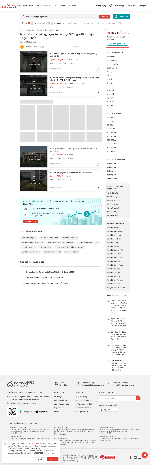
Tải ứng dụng (101, 6)
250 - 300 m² (111, 144)
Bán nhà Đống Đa (113, 276)
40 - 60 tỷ (110, 101)
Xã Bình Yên (112, 204)
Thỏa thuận (111, 57)
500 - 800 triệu (112, 64)
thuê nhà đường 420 (69, 238)
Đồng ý (52, 459)
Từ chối (39, 459)
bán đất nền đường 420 (49, 238)
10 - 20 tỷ (110, 90)
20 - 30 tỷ (110, 94)
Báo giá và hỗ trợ (60, 400)
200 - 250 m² (111, 140)
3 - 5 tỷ (109, 79)
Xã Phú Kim (112, 212)
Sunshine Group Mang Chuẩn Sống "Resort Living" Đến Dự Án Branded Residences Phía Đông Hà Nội (119, 350)
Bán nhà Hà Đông (113, 269)
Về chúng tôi (58, 396)
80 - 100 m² (111, 129)
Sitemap (57, 411)
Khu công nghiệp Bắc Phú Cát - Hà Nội (69, 247)
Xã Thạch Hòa (113, 200)
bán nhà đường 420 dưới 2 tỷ (87, 242)
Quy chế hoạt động (83, 400)
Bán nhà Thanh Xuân (114, 239)
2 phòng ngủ (111, 167)
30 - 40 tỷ (110, 98)
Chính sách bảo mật (83, 408)
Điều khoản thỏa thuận (84, 404)
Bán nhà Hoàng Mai (114, 257)
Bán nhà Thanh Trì (114, 242)
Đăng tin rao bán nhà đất (116, 287)
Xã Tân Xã (112, 197)
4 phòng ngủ (111, 175)
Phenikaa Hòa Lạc (28, 247)
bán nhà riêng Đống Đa (52, 252)
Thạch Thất (35, 30)
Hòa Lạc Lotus (45, 247)
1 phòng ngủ (111, 163)
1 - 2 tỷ (109, 71)
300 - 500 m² (111, 147)
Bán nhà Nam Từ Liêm (115, 250)
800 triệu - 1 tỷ (112, 68)
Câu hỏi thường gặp (61, 404)
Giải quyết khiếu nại (83, 411)
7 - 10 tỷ (110, 86)
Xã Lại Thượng (113, 208)
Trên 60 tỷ (110, 105)
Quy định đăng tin (82, 396)
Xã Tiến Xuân (113, 215)
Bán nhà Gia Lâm (113, 272)
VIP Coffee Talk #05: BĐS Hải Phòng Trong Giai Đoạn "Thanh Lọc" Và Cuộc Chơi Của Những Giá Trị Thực (119, 365)
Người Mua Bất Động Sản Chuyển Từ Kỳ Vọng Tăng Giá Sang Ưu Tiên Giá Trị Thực (118, 322)
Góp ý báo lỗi (59, 408)
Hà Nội (27, 30)
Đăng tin (142, 6)
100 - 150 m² (111, 132)
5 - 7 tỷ (109, 83)
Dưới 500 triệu (112, 60)
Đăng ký (131, 6)
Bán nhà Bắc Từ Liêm (115, 280)
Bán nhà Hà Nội (113, 227)
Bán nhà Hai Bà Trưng (115, 265)
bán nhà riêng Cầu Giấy (30, 252)
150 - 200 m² (111, 136)
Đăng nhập (119, 6)
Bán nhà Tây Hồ (113, 246)
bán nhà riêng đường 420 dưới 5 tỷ (60, 242)
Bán (21, 30)
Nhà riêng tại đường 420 (50, 30)
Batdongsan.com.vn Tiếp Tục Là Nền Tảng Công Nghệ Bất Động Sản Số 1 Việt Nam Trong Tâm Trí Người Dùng (119, 307)
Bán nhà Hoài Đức (113, 261)
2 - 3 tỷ (109, 75)
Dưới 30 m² (111, 117)
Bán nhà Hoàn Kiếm (114, 231)
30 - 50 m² (110, 121)
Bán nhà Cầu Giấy (113, 284)
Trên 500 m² (111, 151)
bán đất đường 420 (29, 238)
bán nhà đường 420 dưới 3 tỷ (32, 242)
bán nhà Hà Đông (71, 252)
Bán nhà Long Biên (114, 254)
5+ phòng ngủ (112, 178)
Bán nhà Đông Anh (114, 235)
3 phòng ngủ (111, 171)
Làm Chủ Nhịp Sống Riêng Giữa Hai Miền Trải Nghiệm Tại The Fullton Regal (118, 335)
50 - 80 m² (110, 125)
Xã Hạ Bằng (112, 193)
